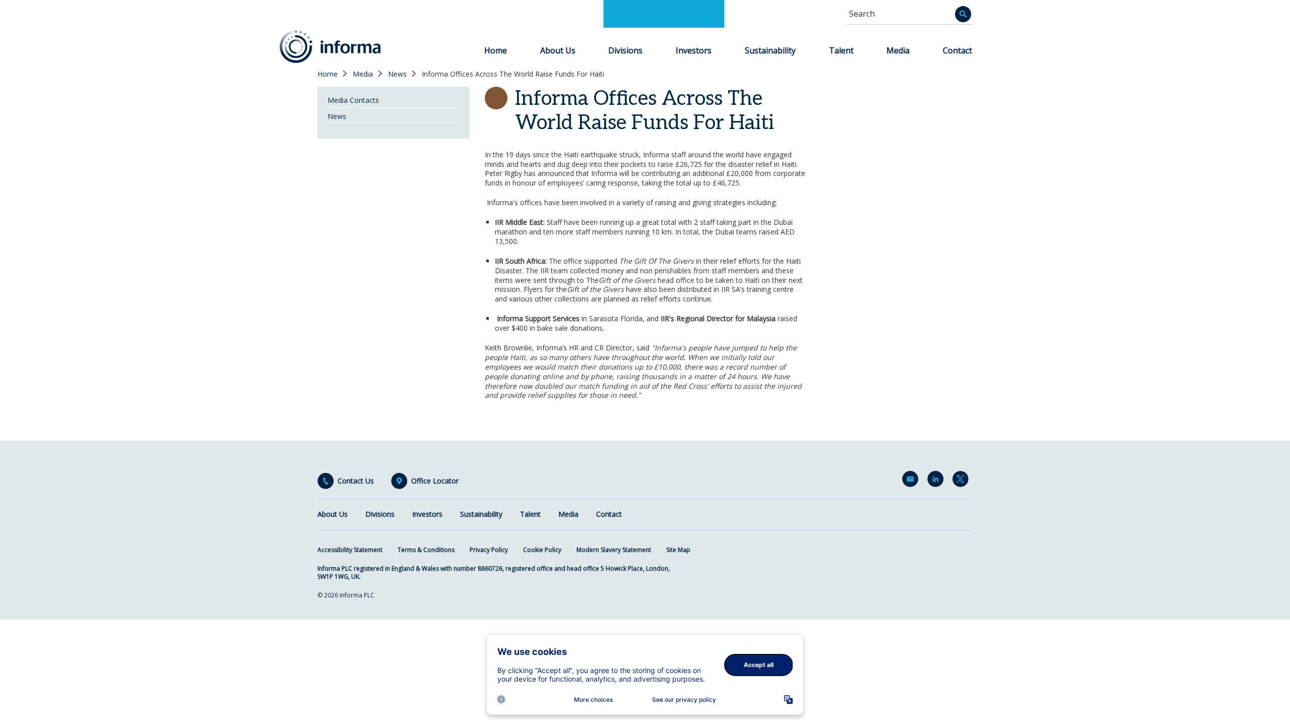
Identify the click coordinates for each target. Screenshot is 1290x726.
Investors (694, 50)
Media (898, 50)
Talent (841, 50)
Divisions (625, 50)
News (397, 74)
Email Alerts (912, 481)
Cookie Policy (542, 550)
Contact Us (356, 481)
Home (495, 50)
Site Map (678, 550)
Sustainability (770, 50)
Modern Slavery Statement (613, 550)
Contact (957, 50)
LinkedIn (937, 481)
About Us (557, 50)
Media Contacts (353, 100)
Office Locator (435, 481)
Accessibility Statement (349, 550)
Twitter (962, 481)
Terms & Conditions (426, 550)
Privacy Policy (489, 550)
